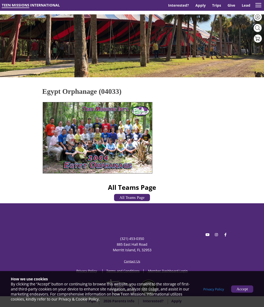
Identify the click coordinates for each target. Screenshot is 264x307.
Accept (242, 289)
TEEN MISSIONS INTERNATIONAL (31, 5)
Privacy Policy (213, 289)
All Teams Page (132, 197)
